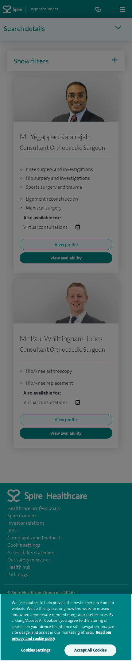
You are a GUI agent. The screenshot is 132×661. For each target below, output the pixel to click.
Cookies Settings (35, 650)
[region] (66, 627)
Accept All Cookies (90, 650)
